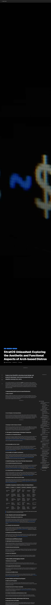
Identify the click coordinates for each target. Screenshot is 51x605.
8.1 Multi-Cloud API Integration (46, 449)
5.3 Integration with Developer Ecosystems (46, 432)
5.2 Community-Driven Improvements (45, 431)
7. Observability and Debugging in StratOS (44, 441)
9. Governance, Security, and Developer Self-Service (44, 455)
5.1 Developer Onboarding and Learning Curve (46, 429)
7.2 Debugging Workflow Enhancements (45, 444)
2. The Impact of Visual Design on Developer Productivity (44, 410)
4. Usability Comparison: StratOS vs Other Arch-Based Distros (45, 425)
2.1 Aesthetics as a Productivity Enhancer (45, 412)
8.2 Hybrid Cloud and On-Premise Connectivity (45, 451)
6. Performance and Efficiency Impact (44, 434)
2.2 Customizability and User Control (45, 413)
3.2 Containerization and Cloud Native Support (45, 421)
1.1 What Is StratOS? (44, 404)
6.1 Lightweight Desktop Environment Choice (45, 436)
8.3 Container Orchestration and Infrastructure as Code (45, 453)
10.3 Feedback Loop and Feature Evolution (45, 467)
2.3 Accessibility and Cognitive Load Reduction (45, 415)
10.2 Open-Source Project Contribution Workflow (45, 466)
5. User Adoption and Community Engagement (44, 427)
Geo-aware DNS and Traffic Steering (27, 475)
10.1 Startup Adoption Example (46, 464)
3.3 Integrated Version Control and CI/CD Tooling (45, 423)
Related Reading (44, 470)
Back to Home (5, 1)
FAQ (41, 469)
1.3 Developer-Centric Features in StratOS (45, 408)
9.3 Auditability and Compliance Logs (44, 461)
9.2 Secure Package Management (44, 459)
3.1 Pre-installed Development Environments (46, 419)
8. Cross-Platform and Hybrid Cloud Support (45, 448)
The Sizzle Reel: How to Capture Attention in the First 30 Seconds (15, 439)
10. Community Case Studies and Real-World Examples (44, 462)
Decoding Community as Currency (23, 529)
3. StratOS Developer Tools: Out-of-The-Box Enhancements (44, 417)
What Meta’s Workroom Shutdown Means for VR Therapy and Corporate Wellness (21, 457)
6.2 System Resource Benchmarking (45, 438)
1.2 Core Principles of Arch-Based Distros (45, 406)
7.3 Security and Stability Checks (45, 446)
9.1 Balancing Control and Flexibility (45, 457)
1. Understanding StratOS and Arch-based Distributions (45, 403)
